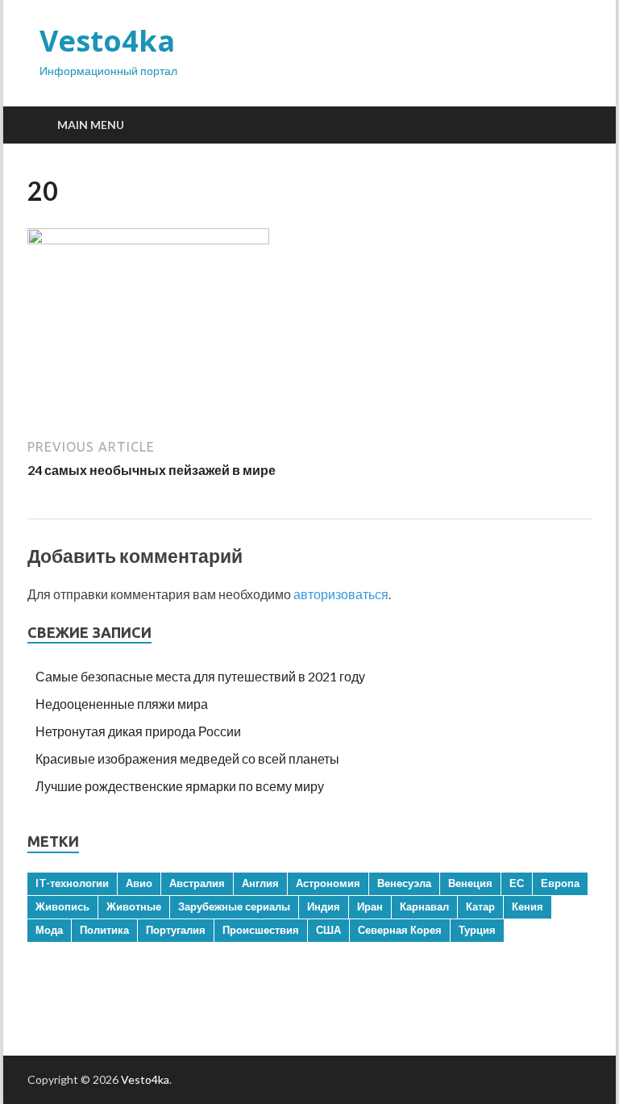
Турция (477, 929)
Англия (260, 883)
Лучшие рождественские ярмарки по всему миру (179, 786)
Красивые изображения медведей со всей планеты (187, 758)
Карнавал (424, 906)
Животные (133, 906)
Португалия (176, 929)
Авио (139, 883)
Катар (480, 906)
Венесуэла (404, 883)
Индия (323, 906)
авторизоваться (340, 594)
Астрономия (328, 883)
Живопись (62, 906)
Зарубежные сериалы (234, 906)
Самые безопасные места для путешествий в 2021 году (200, 676)
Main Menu (90, 124)
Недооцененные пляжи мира (121, 703)
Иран (370, 906)
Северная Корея (400, 929)
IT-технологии (72, 883)
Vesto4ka (107, 40)
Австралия (197, 883)
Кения (527, 906)
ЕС (516, 883)
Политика (104, 929)
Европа (560, 883)
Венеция (470, 883)
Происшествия (260, 929)
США (328, 929)
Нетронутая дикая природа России (138, 731)
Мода (49, 929)
